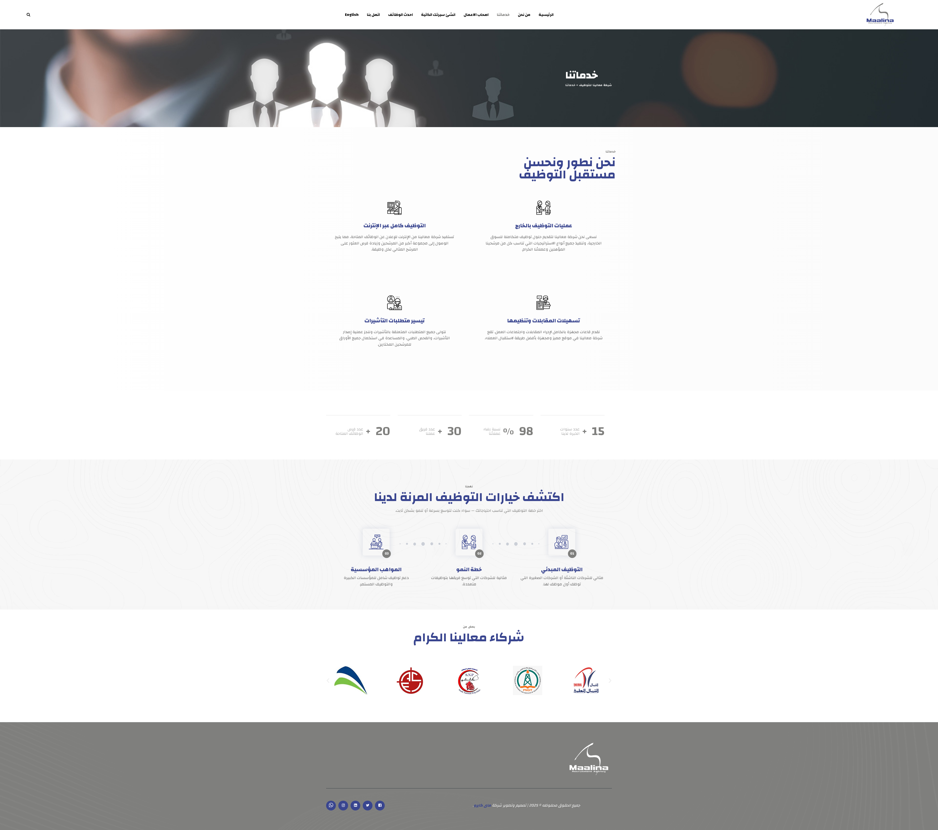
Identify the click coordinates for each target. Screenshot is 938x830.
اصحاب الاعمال (476, 14)
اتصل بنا (373, 14)
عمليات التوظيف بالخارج (543, 225)
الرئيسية (546, 14)
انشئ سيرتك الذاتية (438, 14)
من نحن (524, 14)
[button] (328, 680)
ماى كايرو (482, 805)
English (352, 14)
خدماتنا (503, 14)
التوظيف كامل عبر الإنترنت (394, 225)
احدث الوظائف (400, 14)
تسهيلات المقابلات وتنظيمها (543, 321)
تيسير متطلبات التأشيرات (394, 321)
